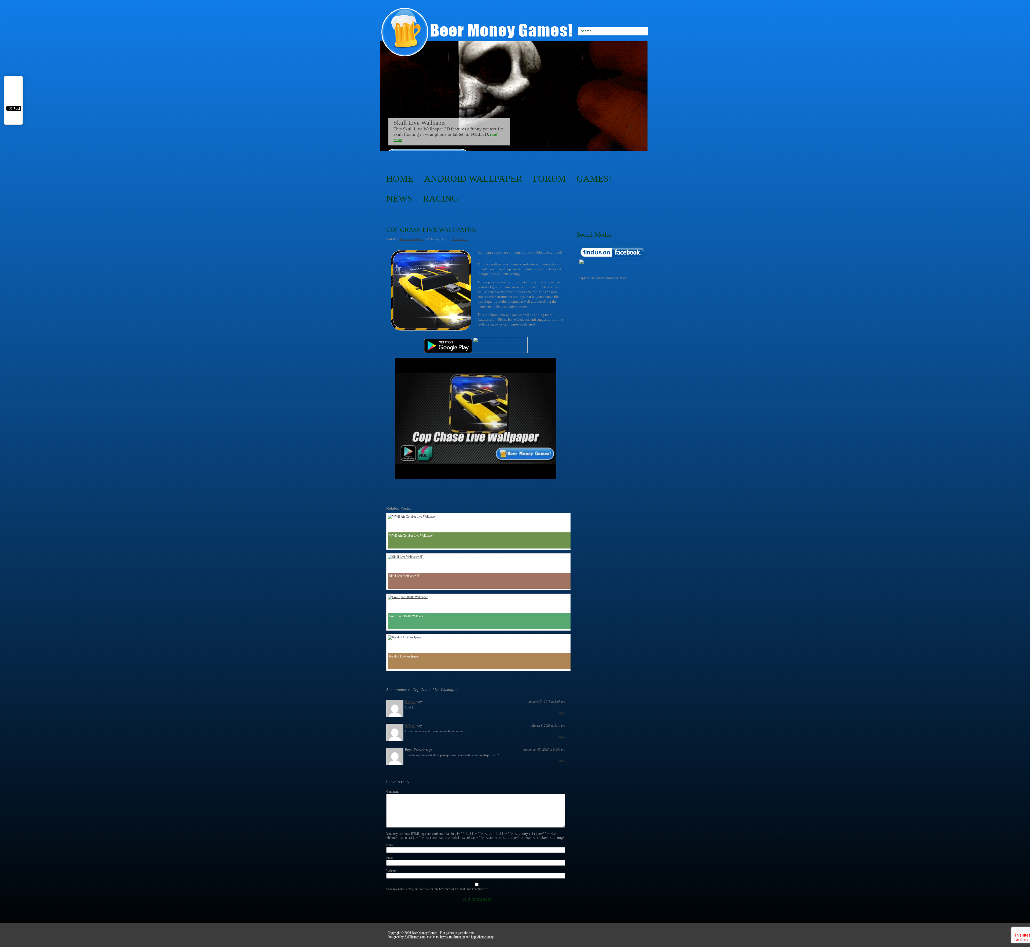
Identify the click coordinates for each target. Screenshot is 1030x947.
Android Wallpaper (473, 179)
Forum (549, 179)
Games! (594, 179)
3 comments (460, 239)
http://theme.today (482, 937)
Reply (561, 713)
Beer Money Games (424, 933)
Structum (459, 937)
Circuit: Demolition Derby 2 (428, 122)
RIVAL (410, 726)
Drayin (410, 702)
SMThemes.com (414, 937)
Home (399, 179)
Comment (392, 792)
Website (391, 871)
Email (389, 858)
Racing (440, 198)
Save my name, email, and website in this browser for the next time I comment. (436, 889)
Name (390, 845)
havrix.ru (446, 937)
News (399, 198)
